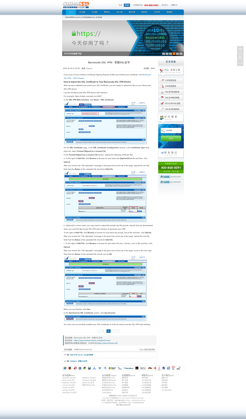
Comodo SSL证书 (68, 385)
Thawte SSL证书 (68, 387)
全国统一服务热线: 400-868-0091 (171, 167)
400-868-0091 (167, 390)
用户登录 (125, 383)
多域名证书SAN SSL (109, 385)
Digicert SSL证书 (88, 383)
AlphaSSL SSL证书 (89, 378)
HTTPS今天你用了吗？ (73, 54)
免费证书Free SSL (88, 385)
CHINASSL (115, 398)
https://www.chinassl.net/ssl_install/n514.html (92, 340)
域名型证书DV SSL (108, 387)
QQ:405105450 (175, 177)
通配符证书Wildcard (109, 380)
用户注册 (125, 380)
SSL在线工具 (146, 380)
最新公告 (165, 378)
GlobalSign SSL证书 (69, 392)
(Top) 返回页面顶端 (147, 349)
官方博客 (165, 387)
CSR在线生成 (170, 80)
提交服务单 (126, 387)
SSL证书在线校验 (172, 109)
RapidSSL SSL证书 (69, 383)
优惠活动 (165, 380)
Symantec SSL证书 (69, 378)
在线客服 (125, 385)
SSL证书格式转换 (172, 98)
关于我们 (165, 383)
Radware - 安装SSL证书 (78, 361)
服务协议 (125, 378)
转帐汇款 (125, 392)
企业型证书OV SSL (108, 383)
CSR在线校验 (170, 86)
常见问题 (145, 378)
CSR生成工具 (146, 383)
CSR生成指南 (146, 385)
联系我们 (165, 5)
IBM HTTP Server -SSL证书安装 (81, 355)
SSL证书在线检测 (172, 92)
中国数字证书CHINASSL (86, 4)
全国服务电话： (138, 5)
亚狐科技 (112, 396)
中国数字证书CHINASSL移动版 (240, 56)
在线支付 (125, 390)
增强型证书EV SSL (108, 378)
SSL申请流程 (146, 390)
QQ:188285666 (175, 182)
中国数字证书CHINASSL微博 (240, 49)
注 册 (120, 5)
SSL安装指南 (146, 387)
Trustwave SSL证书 (89, 380)
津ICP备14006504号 (123, 405)
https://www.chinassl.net (107, 343)
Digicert (89, 68)
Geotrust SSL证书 (68, 380)
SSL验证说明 (146, 392)
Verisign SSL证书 (68, 390)
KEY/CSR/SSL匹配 (172, 103)
